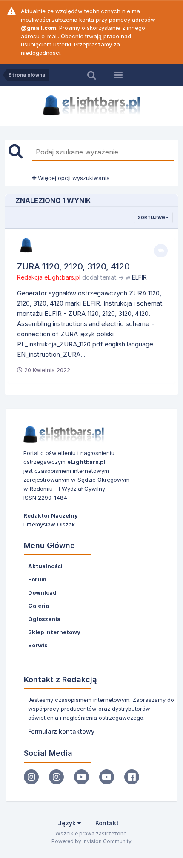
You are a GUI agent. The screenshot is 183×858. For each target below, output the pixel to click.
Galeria (38, 605)
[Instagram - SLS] (56, 776)
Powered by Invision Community (91, 841)
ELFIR (139, 277)
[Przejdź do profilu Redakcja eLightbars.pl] (26, 245)
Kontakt (107, 823)
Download (42, 592)
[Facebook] (131, 776)
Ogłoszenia (44, 618)
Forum (37, 579)
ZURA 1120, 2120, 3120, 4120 (73, 266)
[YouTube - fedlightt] (106, 776)
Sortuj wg (152, 217)
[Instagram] (31, 776)
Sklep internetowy (54, 632)
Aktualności (45, 566)
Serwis (37, 645)
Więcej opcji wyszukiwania (73, 177)
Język (67, 823)
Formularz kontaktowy (61, 731)
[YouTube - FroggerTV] (81, 776)
